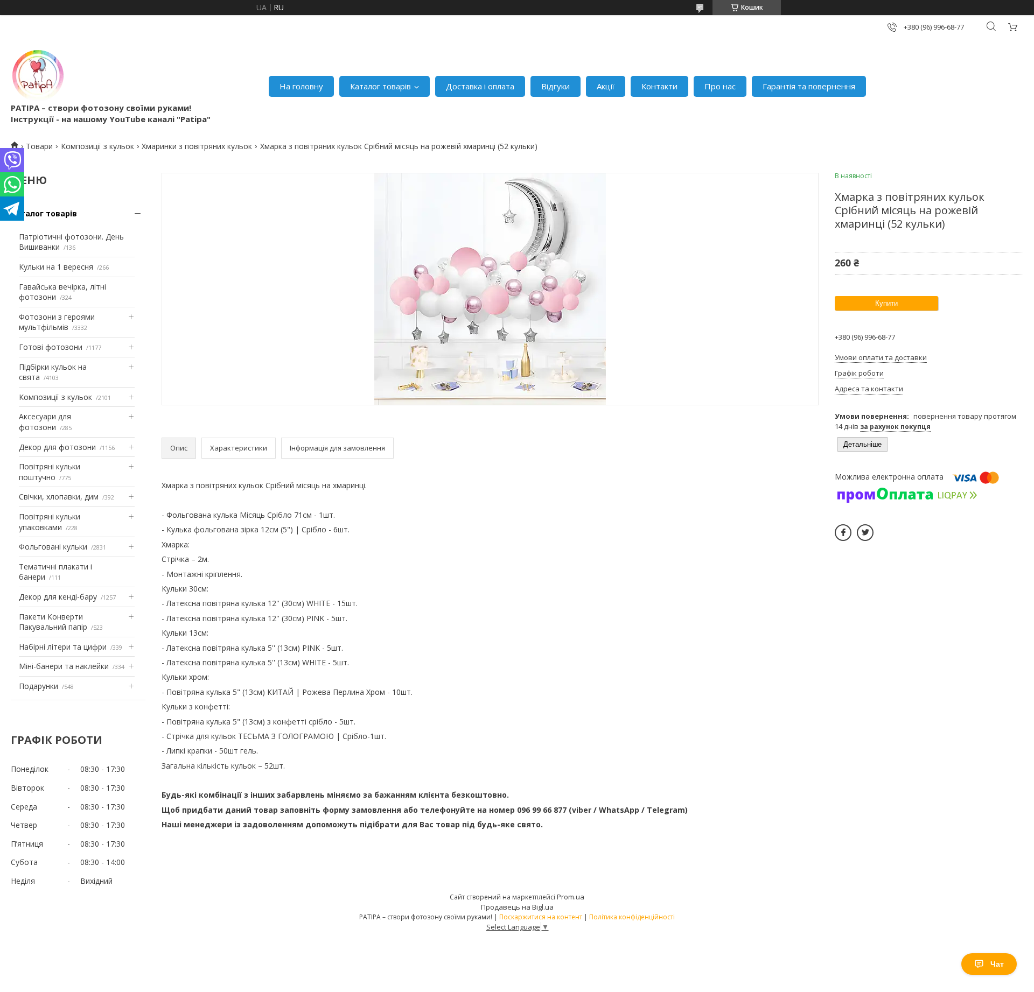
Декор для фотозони (57, 447)
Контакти (659, 86)
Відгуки (555, 86)
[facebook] (843, 532)
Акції (605, 86)
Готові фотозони (50, 347)
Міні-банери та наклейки (64, 666)
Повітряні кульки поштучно (49, 471)
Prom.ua (570, 897)
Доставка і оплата (480, 86)
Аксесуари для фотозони (45, 421)
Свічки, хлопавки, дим (59, 496)
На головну (301, 86)
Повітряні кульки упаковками (49, 521)
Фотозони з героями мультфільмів (57, 322)
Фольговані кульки (53, 546)
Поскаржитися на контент (540, 916)
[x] (865, 532)
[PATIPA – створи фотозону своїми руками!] (38, 75)
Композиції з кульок (97, 146)
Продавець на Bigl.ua (517, 907)
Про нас (720, 86)
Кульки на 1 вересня (56, 267)
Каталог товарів (380, 86)
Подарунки (38, 686)
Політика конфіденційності (632, 916)
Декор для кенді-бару (58, 597)
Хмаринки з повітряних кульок (197, 146)
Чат (997, 964)
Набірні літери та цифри (63, 647)
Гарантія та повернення (809, 86)
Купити (886, 303)
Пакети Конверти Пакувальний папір (53, 621)
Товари (39, 146)
